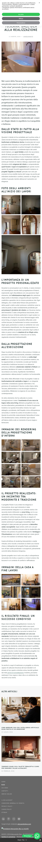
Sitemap (4, 812)
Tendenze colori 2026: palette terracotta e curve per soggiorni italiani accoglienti (20, 767)
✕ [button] (39, 3)
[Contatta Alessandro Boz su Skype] (14, 819)
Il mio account (7, 800)
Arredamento (28, 36)
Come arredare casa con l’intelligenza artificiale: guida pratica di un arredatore (20, 728)
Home (3, 781)
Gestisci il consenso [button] (8, 837)
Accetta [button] (21, 14)
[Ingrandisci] (18, 198)
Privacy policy (7, 806)
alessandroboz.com (24, 824)
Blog (3, 784)
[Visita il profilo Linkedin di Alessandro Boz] (3, 819)
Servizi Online (7, 794)
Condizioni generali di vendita (13, 803)
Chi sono (5, 788)
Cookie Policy (7, 809)
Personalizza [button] (21, 23)
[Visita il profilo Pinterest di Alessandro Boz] (8, 819)
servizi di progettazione (15, 673)
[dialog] (21, 13)
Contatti (5, 791)
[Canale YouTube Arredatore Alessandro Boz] (19, 819)
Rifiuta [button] (21, 18)
